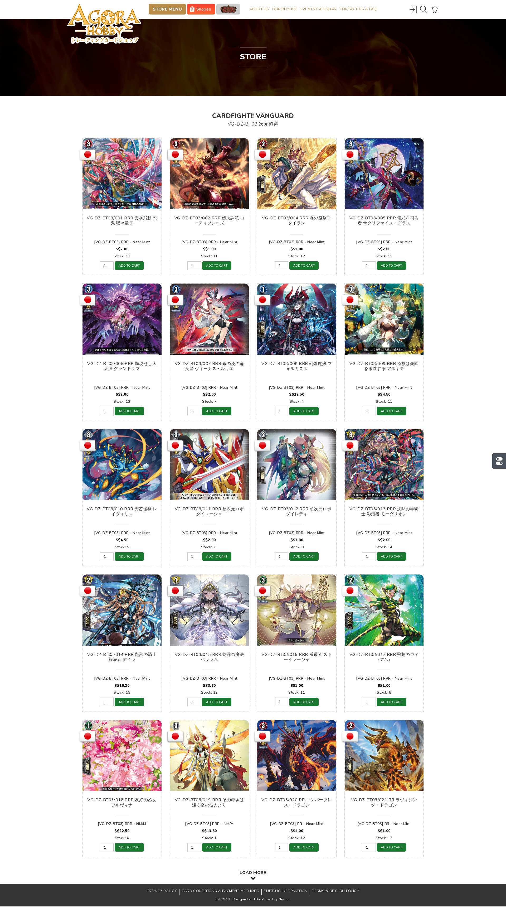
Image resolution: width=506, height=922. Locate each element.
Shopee (203, 9)
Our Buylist (284, 9)
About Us (259, 9)
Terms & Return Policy (335, 891)
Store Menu (167, 9)
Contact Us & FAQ (358, 9)
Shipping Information (286, 891)
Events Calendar (318, 9)
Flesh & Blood (228, 9)
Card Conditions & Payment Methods (220, 891)
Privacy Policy (162, 891)
